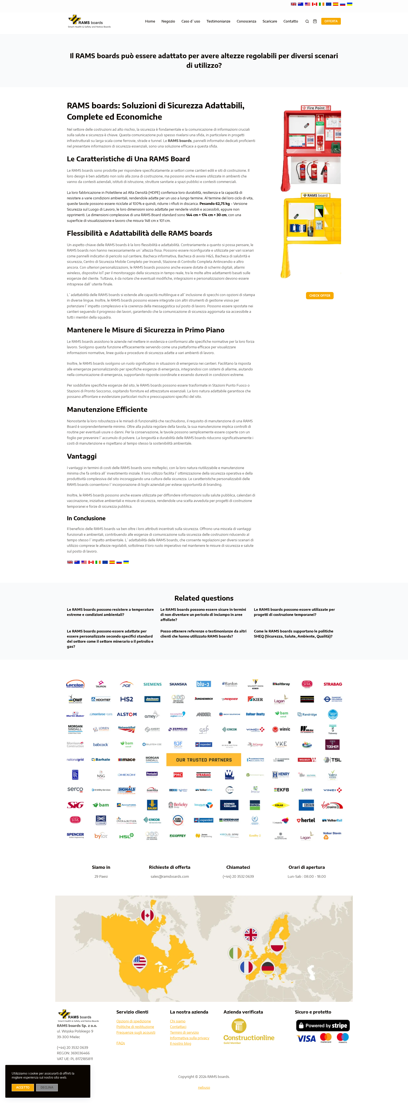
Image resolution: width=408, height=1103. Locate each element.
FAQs (120, 1043)
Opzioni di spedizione (133, 1021)
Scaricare (270, 21)
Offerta (331, 21)
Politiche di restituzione (135, 1027)
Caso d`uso (190, 21)
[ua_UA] (350, 3)
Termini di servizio (184, 1032)
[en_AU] (301, 3)
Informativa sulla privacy (189, 1038)
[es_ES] (336, 3)
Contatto (290, 21)
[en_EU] (329, 3)
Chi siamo (178, 1021)
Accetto (23, 1087)
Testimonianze (218, 21)
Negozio (168, 21)
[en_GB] (294, 3)
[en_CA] (315, 3)
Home (150, 21)
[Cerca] (307, 21)
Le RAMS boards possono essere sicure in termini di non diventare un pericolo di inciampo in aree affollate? (203, 614)
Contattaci (178, 1027)
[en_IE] (322, 3)
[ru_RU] (343, 3)
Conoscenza (246, 21)
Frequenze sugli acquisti (135, 1032)
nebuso (204, 1087)
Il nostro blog (180, 1043)
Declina (47, 1087)
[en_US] (308, 3)
